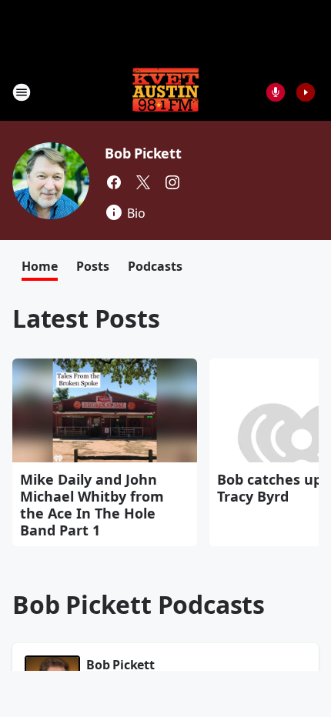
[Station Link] (165, 92)
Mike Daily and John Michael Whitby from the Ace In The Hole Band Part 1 (92, 505)
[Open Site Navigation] (21, 92)
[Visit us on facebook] (114, 182)
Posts (92, 266)
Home (40, 266)
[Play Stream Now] (305, 92)
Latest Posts (86, 318)
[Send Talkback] (275, 92)
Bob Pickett (143, 153)
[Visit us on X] (143, 182)
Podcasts (155, 266)
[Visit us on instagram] (172, 182)
